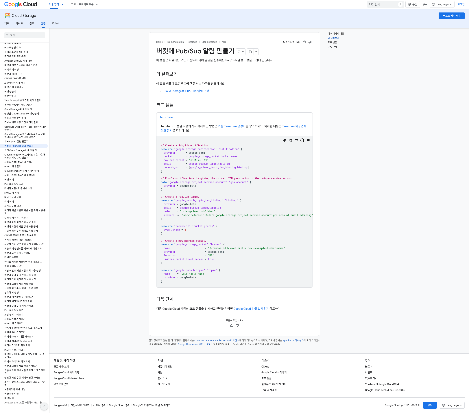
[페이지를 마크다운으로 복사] (250, 52)
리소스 (55, 23)
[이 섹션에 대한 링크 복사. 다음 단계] (177, 299)
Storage (193, 42)
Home (159, 42)
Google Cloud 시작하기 (274, 372)
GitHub (265, 366)
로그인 (461, 4)
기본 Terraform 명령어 (232, 126)
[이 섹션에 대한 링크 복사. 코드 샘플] (177, 105)
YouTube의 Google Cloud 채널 (382, 384)
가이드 (19, 23)
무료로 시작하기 (451, 15)
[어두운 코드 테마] (285, 140)
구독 (430, 405)
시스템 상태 (164, 384)
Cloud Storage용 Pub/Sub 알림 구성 (186, 91)
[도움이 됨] (304, 42)
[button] (166, 117)
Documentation (175, 42)
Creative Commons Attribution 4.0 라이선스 (216, 340)
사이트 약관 (99, 405)
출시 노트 (163, 378)
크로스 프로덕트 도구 (82, 4)
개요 (6, 23)
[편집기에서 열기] (296, 140)
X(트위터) (370, 378)
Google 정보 (60, 405)
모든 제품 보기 (61, 366)
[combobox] (385, 4)
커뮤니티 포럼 (165, 366)
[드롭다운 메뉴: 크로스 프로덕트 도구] (98, 4)
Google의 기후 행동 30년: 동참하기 (152, 405)
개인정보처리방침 (80, 405)
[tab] (166, 117)
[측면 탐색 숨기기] (44, 406)
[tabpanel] (234, 205)
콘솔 (414, 4)
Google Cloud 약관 (119, 405)
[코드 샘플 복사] (290, 140)
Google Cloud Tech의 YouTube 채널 (385, 390)
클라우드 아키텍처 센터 (273, 384)
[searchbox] (24, 35)
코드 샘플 (266, 378)
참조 (31, 23)
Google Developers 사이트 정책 (194, 344)
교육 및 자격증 (269, 390)
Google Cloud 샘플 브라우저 (251, 308)
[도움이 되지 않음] (310, 42)
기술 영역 (54, 4)
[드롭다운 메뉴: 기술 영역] (63, 4)
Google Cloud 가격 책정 (67, 372)
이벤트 (368, 372)
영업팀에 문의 (61, 384)
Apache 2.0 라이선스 (293, 340)
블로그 (368, 366)
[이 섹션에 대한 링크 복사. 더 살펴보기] (181, 74)
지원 (160, 372)
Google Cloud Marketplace (69, 378)
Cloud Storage (24, 15)
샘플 (43, 23)
